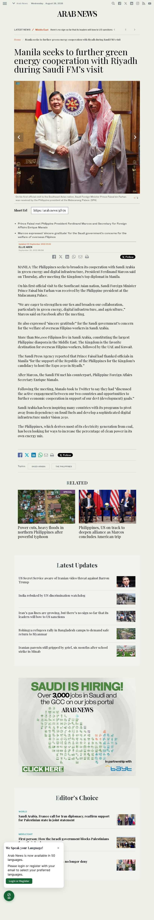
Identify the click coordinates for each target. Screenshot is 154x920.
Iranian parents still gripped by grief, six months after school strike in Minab (63, 649)
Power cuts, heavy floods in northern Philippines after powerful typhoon (41, 532)
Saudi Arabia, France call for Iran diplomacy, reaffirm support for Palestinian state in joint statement (64, 818)
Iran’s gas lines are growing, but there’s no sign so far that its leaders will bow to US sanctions (99, 29)
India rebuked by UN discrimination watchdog (52, 595)
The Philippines (64, 466)
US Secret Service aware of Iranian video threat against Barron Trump (64, 580)
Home (17, 39)
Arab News (22, 3)
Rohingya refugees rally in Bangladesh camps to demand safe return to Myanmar (64, 632)
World (23, 811)
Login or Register (19, 880)
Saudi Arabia (38, 466)
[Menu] (5, 4)
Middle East (41, 29)
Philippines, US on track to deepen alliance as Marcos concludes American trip (102, 532)
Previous (18, 137)
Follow (129, 256)
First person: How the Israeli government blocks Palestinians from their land (64, 841)
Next (135, 137)
